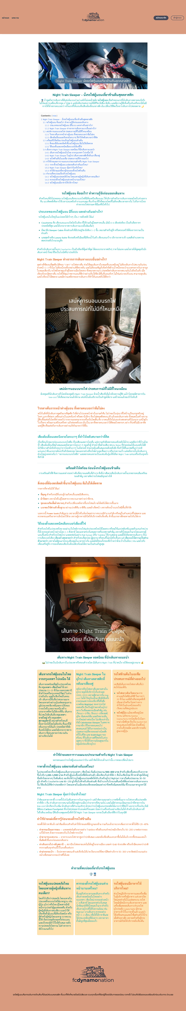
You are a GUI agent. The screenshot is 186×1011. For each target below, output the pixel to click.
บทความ (15, 17)
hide (54, 115)
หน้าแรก (5, 17)
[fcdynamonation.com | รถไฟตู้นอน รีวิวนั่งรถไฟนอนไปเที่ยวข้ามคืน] (93, 17)
